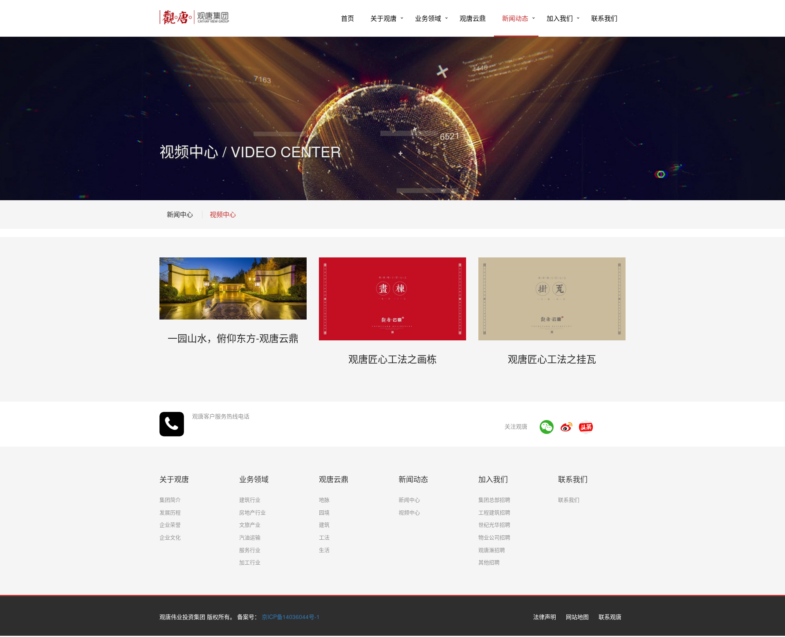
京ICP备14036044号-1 (291, 616)
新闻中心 (180, 214)
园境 (324, 512)
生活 (324, 550)
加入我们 (560, 18)
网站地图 (577, 616)
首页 (347, 18)
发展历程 (170, 512)
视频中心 (223, 214)
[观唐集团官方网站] (194, 14)
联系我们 (604, 18)
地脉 (324, 499)
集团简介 (170, 499)
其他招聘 (489, 562)
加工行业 (249, 562)
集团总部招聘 (494, 499)
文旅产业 (249, 524)
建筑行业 (249, 499)
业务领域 (428, 18)
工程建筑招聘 (494, 512)
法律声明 (544, 616)
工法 (324, 537)
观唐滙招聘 (491, 550)
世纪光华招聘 (494, 524)
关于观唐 (383, 18)
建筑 (324, 524)
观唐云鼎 (473, 18)
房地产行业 (252, 512)
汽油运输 (249, 537)
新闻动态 (515, 18)
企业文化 (170, 537)
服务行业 (249, 550)
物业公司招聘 (494, 537)
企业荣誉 (170, 524)
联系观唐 (610, 616)
